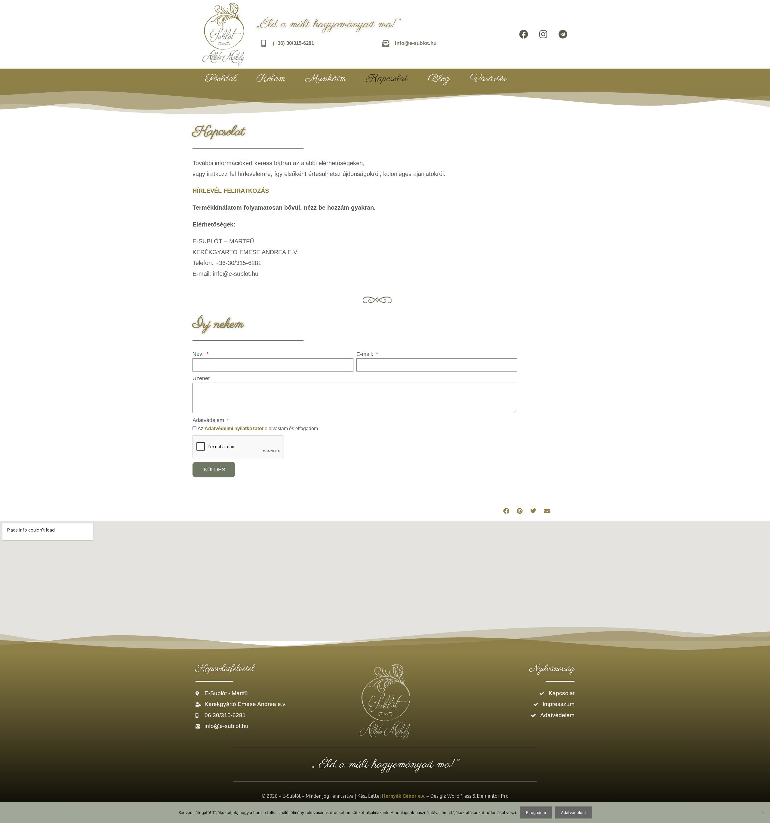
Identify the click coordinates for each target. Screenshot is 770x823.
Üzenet (201, 378)
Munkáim (326, 78)
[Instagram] (543, 34)
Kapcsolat (387, 78)
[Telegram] (563, 34)
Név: (198, 354)
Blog (439, 78)
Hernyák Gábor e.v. (403, 796)
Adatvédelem (209, 420)
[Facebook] (524, 34)
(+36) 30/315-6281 (293, 43)
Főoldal (221, 78)
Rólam (271, 78)
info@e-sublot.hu (415, 43)
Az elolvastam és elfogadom (258, 428)
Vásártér (488, 78)
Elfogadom (536, 812)
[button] (506, 511)
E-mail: (365, 354)
